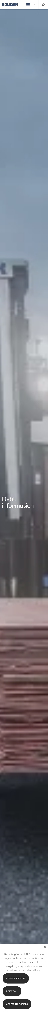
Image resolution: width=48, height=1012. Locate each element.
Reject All (12, 991)
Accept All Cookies (17, 1004)
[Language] (43, 4)
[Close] (45, 947)
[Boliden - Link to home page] (10, 5)
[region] (24, 978)
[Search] (35, 4)
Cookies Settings (15, 978)
